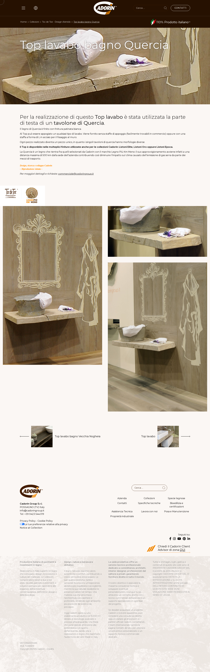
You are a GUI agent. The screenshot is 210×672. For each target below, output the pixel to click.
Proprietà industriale (122, 516)
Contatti (122, 503)
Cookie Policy (45, 521)
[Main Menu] (23, 8)
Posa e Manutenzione (176, 511)
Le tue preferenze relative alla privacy (46, 524)
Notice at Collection (31, 527)
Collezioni (34, 22)
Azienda (122, 498)
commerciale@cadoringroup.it (76, 173)
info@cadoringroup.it (32, 510)
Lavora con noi (149, 511)
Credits (50, 649)
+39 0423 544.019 (34, 514)
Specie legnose (176, 498)
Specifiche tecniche (149, 503)
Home (23, 22)
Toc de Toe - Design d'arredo (56, 22)
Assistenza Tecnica (122, 511)
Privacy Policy (28, 521)
